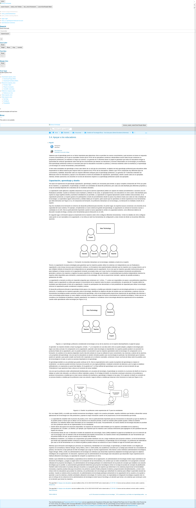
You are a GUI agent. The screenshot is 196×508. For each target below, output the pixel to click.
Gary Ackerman (58, 150)
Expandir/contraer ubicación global (146, 132)
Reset (2, 44)
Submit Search (5, 33)
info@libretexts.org (132, 505)
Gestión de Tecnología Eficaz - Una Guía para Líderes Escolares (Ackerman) (108, 132)
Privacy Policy (79, 505)
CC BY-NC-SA (114, 483)
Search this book (4, 28)
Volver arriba (52, 494)
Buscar (51, 129)
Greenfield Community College (62, 152)
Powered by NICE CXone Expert (73, 502)
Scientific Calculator (8, 89)
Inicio (56, 132)
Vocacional (78, 132)
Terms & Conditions (89, 505)
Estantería (66, 132)
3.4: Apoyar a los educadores (64, 483)
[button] (6, 101)
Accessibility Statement (101, 505)
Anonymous (52, 484)
